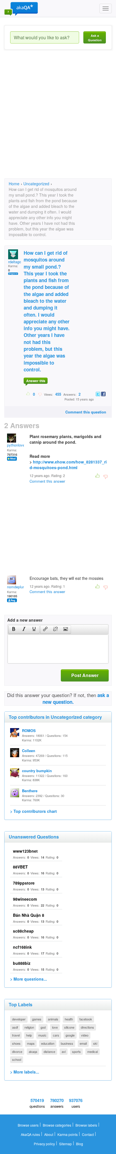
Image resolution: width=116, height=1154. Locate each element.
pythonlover (16, 445)
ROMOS (29, 730)
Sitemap (65, 1143)
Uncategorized (36, 183)
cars (56, 1035)
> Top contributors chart (33, 811)
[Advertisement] (58, 119)
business (67, 1043)
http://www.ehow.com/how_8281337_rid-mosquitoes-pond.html (68, 464)
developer (19, 1019)
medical (92, 1051)
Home (14, 183)
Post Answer (85, 675)
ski (95, 1043)
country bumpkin (37, 770)
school (16, 1059)
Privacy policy (44, 1143)
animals (53, 1019)
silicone (69, 1027)
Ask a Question (95, 37)
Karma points (67, 1134)
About (48, 1134)
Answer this (35, 380)
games (36, 1019)
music (42, 1035)
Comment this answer (47, 481)
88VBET (20, 867)
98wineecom (25, 899)
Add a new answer (25, 620)
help (29, 1035)
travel (16, 1035)
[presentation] (14, 629)
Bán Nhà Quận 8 (28, 915)
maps (31, 1043)
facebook (85, 1019)
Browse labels (86, 1125)
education (47, 1043)
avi (64, 1051)
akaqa (33, 1051)
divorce (17, 1051)
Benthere (29, 790)
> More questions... (28, 979)
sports (76, 1051)
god (43, 1027)
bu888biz (21, 963)
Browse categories (57, 1125)
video (84, 1035)
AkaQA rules (30, 1134)
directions (87, 1027)
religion (29, 1027)
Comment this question (85, 412)
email (83, 1043)
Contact (88, 1134)
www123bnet (25, 851)
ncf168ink (22, 947)
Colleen (28, 750)
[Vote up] (28, 394)
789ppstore (24, 883)
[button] (13, 629)
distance (49, 1051)
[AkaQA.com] (21, 8)
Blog (79, 1143)
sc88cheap (23, 931)
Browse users (28, 1125)
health (69, 1019)
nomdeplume (17, 586)
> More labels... (24, 1072)
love (55, 1027)
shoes (16, 1043)
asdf (15, 1027)
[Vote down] (39, 394)
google (70, 1035)
